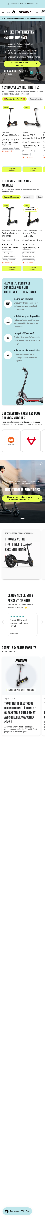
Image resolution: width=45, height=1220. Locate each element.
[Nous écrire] (8, 12)
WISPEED (5, 132)
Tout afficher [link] (7, 651)
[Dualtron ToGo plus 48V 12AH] (12, 215)
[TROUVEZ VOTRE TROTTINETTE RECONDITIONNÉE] (21, 554)
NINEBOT (25, 132)
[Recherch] (37, 11)
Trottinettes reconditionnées (13, 18)
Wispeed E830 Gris (10, 135)
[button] (3, 622)
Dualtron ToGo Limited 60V (29, 234)
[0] (41, 11)
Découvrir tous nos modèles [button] (19, 64)
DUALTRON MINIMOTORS (11, 230)
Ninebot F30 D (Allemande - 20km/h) (32, 136)
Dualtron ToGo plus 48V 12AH (10, 234)
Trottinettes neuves (34, 18)
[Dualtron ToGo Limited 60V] (32, 215)
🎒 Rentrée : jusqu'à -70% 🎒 (14, 99)
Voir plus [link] (9, 556)
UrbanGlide (28, 197)
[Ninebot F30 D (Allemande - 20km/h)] (32, 117)
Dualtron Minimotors (11, 197)
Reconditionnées (36, 99)
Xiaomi (40, 197)
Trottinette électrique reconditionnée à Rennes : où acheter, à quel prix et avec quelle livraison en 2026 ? (20, 712)
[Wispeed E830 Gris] (12, 117)
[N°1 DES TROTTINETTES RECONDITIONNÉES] (22, 52)
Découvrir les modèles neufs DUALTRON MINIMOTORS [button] (19, 498)
